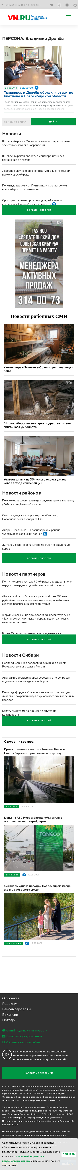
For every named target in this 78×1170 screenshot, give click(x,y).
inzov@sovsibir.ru (53, 1117)
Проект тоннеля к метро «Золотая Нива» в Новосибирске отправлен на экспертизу (34, 751)
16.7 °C (25, 5)
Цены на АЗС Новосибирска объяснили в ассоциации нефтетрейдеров (33, 819)
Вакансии (10, 1015)
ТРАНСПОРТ (11, 806)
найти (53, 121)
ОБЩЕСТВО (26, 88)
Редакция (10, 1004)
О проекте (10, 998)
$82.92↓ (36, 5)
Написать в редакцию (39, 1073)
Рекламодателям (16, 1009)
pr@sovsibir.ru (52, 1121)
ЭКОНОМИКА (12, 874)
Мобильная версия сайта (21, 1042)
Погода (8, 1020)
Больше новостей (39, 210)
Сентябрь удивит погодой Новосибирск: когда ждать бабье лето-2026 (37, 887)
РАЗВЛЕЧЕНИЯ (13, 943)
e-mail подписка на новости (26, 1030)
